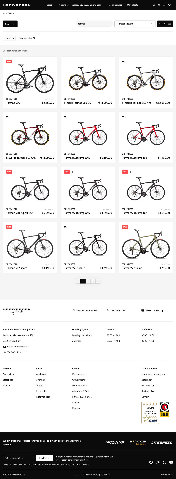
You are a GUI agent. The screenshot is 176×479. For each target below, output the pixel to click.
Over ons (40, 379)
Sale (7, 23)
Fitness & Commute (82, 396)
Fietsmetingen (115, 5)
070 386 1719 (118, 310)
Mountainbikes (79, 385)
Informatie (41, 391)
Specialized (8, 374)
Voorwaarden (147, 385)
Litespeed (8, 379)
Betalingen (146, 379)
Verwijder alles (25, 38)
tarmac (8, 38)
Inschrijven (44, 458)
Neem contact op (155, 310)
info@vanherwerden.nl (18, 346)
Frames (76, 408)
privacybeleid (44, 464)
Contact (40, 385)
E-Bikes (76, 402)
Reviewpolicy (147, 391)
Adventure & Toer (81, 391)
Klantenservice (149, 368)
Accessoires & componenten (86, 5)
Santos (6, 385)
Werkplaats (132, 5)
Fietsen (49, 5)
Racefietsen (78, 374)
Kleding (62, 5)
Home (39, 368)
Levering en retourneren (153, 374)
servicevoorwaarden (60, 464)
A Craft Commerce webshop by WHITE (93, 474)
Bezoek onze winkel (87, 310)
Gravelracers (78, 379)
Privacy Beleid (167, 474)
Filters (162, 23)
